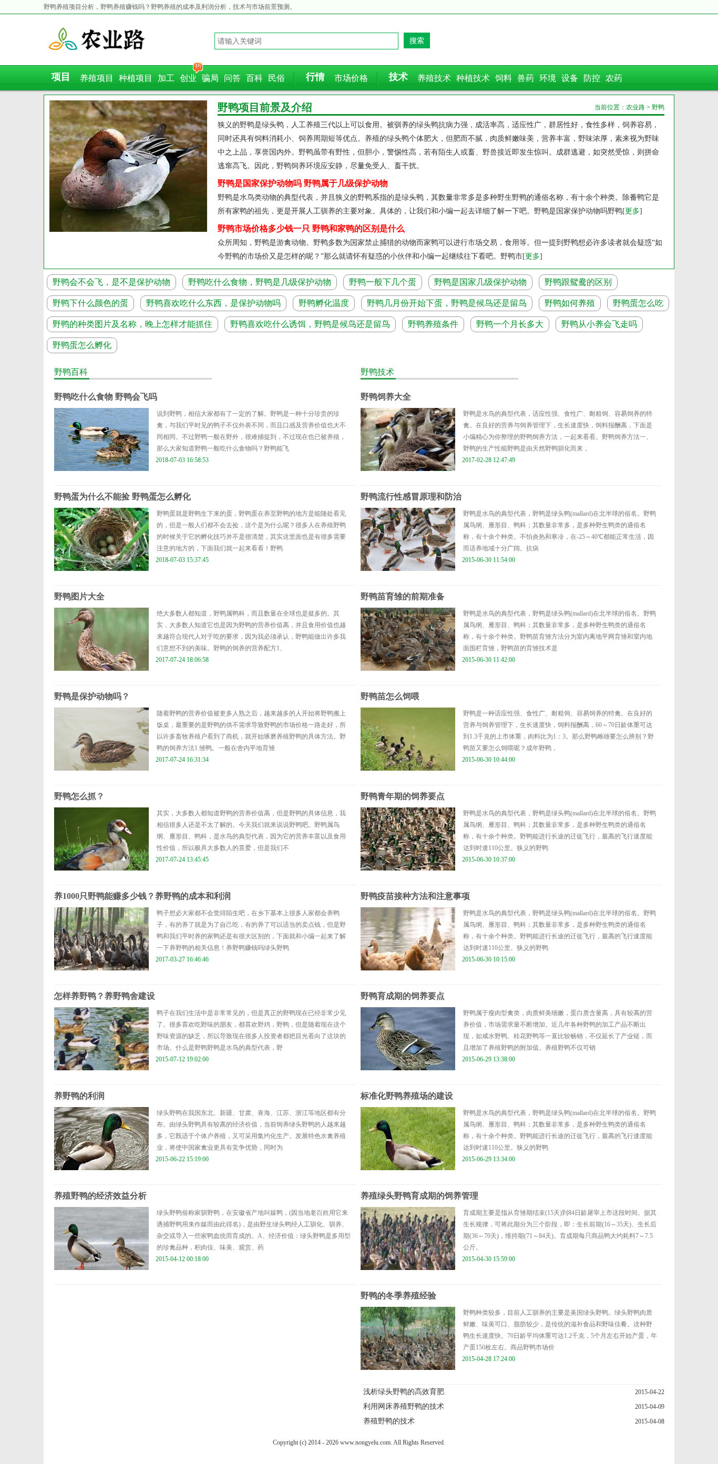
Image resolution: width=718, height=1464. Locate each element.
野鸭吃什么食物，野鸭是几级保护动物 (259, 282)
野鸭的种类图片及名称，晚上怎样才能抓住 (132, 324)
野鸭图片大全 (79, 596)
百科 (254, 78)
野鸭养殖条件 (433, 324)
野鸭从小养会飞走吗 (599, 324)
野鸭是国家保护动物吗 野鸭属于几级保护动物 (303, 183)
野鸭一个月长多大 (509, 324)
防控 (591, 78)
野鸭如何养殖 (570, 303)
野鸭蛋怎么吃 (638, 303)
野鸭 (658, 107)
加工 (166, 78)
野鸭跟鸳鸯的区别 (578, 282)
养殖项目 (97, 78)
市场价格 (351, 78)
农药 (614, 78)
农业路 (130, 39)
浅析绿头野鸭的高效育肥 (403, 1392)
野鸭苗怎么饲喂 (390, 696)
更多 (632, 211)
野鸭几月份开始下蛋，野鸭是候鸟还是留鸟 (447, 303)
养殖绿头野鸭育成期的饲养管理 (419, 1195)
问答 (232, 78)
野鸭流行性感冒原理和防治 (411, 496)
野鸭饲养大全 (386, 396)
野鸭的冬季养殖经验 (398, 1295)
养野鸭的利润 (79, 1095)
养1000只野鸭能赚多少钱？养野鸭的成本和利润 (142, 896)
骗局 (210, 78)
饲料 (503, 78)
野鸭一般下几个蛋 (382, 282)
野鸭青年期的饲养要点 (403, 796)
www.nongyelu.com (365, 1442)
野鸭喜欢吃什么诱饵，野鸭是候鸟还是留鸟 (310, 324)
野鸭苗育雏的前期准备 (403, 596)
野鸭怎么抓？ (79, 796)
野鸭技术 (377, 371)
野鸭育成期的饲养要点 (403, 995)
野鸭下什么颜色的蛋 (90, 303)
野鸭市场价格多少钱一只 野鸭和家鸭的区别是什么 (311, 228)
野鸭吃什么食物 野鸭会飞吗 (105, 396)
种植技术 (473, 78)
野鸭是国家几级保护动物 (480, 282)
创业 (188, 78)
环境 (547, 78)
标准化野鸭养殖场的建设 (407, 1095)
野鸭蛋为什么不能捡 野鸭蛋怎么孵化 (122, 496)
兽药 (525, 78)
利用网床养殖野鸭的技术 (403, 1406)
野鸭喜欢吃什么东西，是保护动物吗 (213, 303)
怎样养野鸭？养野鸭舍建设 (104, 995)
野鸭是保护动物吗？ (92, 696)
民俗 (276, 78)
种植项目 (135, 78)
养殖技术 (434, 78)
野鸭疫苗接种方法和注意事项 (415, 896)
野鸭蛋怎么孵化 (82, 345)
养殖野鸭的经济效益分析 (100, 1195)
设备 (569, 78)
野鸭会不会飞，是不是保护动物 (111, 282)
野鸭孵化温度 (324, 303)
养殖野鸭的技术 (389, 1421)
